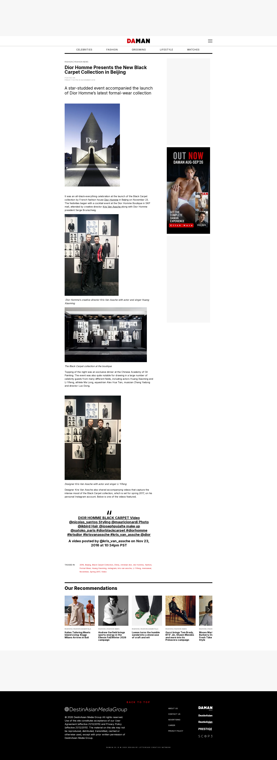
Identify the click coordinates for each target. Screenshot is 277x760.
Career (171, 725)
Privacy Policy (175, 731)
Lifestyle (166, 49)
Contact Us (174, 714)
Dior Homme (111, 199)
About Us (173, 708)
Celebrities (84, 49)
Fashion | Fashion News (76, 62)
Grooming (139, 49)
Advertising (174, 720)
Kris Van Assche (112, 206)
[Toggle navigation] (210, 41)
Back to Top (138, 702)
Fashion (112, 49)
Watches (193, 49)
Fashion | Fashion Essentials (78, 629)
